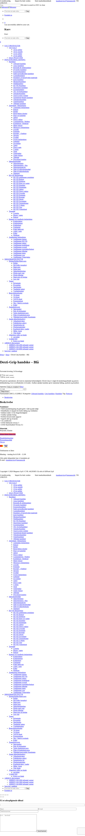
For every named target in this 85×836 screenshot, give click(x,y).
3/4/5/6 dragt (17, 734)
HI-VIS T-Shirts (19, 640)
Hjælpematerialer (19, 762)
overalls (16, 565)
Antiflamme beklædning (17, 672)
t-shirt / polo (17, 666)
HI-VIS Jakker (18, 625)
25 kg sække (17, 491)
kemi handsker (18, 515)
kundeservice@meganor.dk (65, 1)
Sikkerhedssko (18, 599)
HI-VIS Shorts (18, 635)
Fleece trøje (17, 583)
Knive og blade (18, 776)
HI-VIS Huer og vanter (21, 619)
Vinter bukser (18, 591)
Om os (2, 442)
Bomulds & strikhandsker (22, 503)
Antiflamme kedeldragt (21, 680)
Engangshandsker (19, 507)
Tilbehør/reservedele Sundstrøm (24, 752)
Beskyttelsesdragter (15, 728)
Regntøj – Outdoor (19, 569)
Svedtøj (16, 573)
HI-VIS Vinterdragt (20, 644)
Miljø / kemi (17, 766)
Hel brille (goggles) (20, 700)
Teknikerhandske (19, 529)
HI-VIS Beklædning (16, 611)
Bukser (15, 545)
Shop (7, 355)
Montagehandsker (19, 517)
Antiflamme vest (19, 690)
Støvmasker (17, 744)
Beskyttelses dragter (20, 549)
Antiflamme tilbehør (20, 686)
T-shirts (15, 585)
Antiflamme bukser (20, 674)
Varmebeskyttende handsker (23, 533)
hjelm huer (17, 704)
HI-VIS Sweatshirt (19, 637)
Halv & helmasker (19, 746)
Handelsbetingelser (6, 438)
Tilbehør (16, 593)
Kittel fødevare (18, 664)
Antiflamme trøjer (19, 688)
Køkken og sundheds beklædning (20, 654)
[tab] (44, 397)
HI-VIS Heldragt (19, 617)
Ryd (21, 387)
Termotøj (12, 646)
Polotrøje (16, 567)
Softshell (16, 577)
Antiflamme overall (20, 682)
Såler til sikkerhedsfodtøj (22, 605)
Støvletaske (17, 722)
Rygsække (17, 720)
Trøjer (15, 581)
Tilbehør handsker (19, 539)
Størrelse (3, 387)
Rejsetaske (17, 718)
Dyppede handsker (19, 505)
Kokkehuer (17, 660)
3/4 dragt (16, 732)
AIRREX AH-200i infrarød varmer (21, 780)
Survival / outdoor (10, 786)
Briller (15, 698)
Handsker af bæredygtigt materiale (25, 513)
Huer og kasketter (19, 551)
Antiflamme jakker (19, 678)
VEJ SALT (13, 483)
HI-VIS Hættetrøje (19, 623)
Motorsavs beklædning (21, 563)
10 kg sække (17, 485)
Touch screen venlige (20, 531)
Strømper (16, 609)
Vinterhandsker (18, 537)
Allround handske (37, 394)
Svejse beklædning (19, 575)
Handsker (58, 394)
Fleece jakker (18, 555)
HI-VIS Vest (17, 642)
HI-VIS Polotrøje (19, 631)
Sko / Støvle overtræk (20, 738)
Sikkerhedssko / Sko (20, 601)
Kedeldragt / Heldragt (20, 559)
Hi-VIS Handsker (19, 521)
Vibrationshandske (19, 535)
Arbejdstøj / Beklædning (17, 541)
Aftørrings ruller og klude (18, 770)
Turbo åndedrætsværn (21, 748)
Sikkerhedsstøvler (19, 603)
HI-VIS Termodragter (20, 638)
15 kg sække (17, 489)
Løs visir (16, 714)
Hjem (2, 355)
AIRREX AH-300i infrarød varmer (21, 782)
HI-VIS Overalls (19, 629)
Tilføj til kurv (5, 391)
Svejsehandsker (18, 525)
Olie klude (17, 768)
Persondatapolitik (6, 440)
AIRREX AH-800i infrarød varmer (21, 784)
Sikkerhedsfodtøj (15, 597)
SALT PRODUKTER (12, 481)
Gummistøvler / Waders (21, 557)
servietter (16, 772)
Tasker (11, 716)
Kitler (15, 668)
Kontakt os (8, 790)
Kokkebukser (18, 658)
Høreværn (16, 702)
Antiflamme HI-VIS (20, 676)
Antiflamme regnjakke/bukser (23, 684)
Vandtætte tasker (19, 724)
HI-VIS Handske (19, 621)
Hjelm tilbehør (18, 710)
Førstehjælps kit (18, 760)
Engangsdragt (18, 736)
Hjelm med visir (18, 708)
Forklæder (16, 662)
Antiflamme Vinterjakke (21, 692)
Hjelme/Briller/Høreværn (17, 696)
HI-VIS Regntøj (19, 633)
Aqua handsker (18, 501)
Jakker (15, 553)
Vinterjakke (17, 589)
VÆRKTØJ (13, 774)
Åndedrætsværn (14, 742)
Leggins (16, 648)
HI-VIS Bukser (18, 615)
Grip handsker (49, 394)
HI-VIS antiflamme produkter (23, 613)
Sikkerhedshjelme (19, 706)
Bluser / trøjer (18, 650)
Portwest (69, 394)
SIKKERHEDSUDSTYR (13, 694)
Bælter (15, 547)
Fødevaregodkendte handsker (23, 509)
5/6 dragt (16, 730)
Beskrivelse (8, 397)
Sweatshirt (17, 579)
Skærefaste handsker (20, 523)
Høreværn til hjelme (20, 712)
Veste (15, 587)
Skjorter (16, 571)
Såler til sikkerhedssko (21, 607)
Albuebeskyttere (19, 756)
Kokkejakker (17, 656)
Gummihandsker (19, 511)
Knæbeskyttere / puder (21, 764)
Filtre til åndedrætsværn (21, 750)
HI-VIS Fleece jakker (20, 627)
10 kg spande (18, 487)
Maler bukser (17, 561)
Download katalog (19, 595)
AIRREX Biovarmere (12, 778)
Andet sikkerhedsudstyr (17, 754)
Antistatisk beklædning (21, 543)
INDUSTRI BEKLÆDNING (14, 495)
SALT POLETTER (16, 493)
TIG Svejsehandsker (20, 527)
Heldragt (16, 670)
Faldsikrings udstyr (20, 758)
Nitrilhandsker (18, 519)
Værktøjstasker (18, 726)
